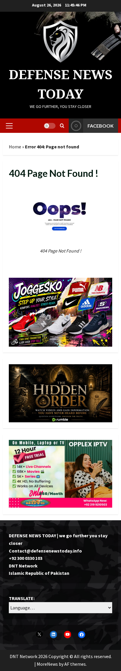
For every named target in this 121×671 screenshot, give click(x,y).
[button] (9, 126)
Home (15, 147)
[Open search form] (62, 125)
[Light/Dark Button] (50, 126)
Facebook (101, 125)
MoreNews (47, 664)
